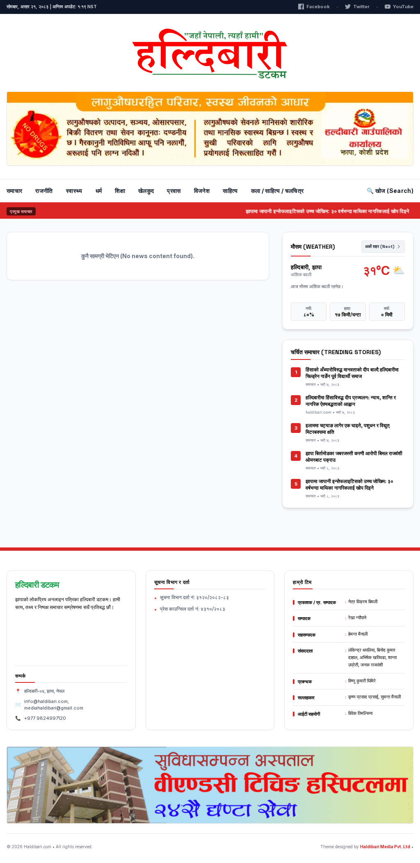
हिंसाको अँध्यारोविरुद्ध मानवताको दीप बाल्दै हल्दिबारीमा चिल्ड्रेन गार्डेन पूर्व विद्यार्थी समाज (352, 373)
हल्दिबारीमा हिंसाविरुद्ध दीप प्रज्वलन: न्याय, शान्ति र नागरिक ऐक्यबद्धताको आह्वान (351, 400)
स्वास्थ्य (74, 190)
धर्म (99, 190)
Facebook (318, 6)
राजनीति (43, 190)
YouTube (403, 6)
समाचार (14, 190)
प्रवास (173, 190)
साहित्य (230, 190)
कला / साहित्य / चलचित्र (277, 190)
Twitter (361, 6)
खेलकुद (146, 190)
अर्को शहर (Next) (380, 246)
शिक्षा (120, 190)
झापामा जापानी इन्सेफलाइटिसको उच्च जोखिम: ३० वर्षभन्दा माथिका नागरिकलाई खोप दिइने (318, 211)
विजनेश (202, 190)
